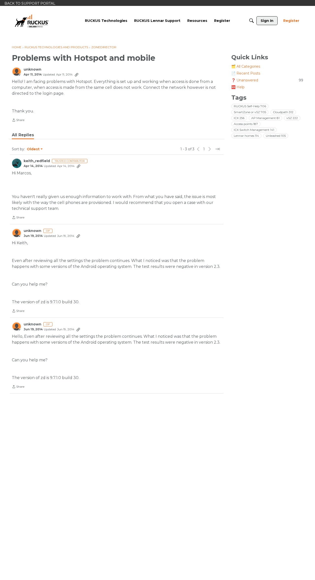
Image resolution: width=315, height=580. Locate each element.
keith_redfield (37, 161)
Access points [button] (246, 124)
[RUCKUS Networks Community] (32, 21)
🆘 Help (238, 87)
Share (18, 120)
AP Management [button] (265, 118)
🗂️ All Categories (245, 66)
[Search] (251, 20)
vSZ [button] (292, 118)
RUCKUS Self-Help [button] (250, 106)
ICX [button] (239, 118)
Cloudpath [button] (283, 112)
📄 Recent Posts (245, 73)
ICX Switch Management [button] (254, 130)
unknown (32, 69)
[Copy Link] (76, 74)
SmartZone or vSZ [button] (250, 112)
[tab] (23, 135)
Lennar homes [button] (246, 135)
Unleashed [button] (276, 135)
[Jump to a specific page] (217, 149)
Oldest (33, 149)
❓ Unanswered (267, 80)
